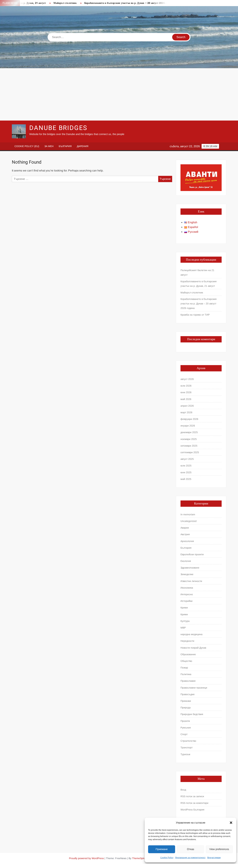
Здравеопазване (190, 567)
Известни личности (191, 581)
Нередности (187, 640)
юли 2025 (186, 465)
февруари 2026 (189, 419)
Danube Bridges (58, 128)
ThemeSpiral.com (142, 858)
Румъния (186, 727)
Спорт (184, 734)
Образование (188, 654)
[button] (231, 822)
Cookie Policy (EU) (26, 146)
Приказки (186, 701)
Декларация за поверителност (190, 857)
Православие (188, 680)
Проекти (185, 721)
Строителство (188, 740)
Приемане (162, 849)
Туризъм (185, 754)
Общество (186, 661)
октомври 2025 (189, 445)
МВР (183, 627)
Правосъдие (188, 694)
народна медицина (191, 634)
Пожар (184, 667)
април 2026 (187, 405)
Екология (186, 561)
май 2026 (186, 399)
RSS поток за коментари (194, 803)
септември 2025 (190, 452)
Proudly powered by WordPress (86, 858)
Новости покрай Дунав (193, 647)
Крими (184, 607)
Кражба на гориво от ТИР (195, 314)
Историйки (187, 601)
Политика (186, 674)
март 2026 (186, 412)
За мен (48, 146)
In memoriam (188, 514)
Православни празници (194, 687)
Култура (185, 621)
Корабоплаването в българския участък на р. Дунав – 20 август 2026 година (113, 3)
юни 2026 (186, 392)
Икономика (187, 587)
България (65, 146)
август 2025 (187, 459)
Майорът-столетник (49, 3)
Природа (186, 707)
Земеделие (187, 574)
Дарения (82, 146)
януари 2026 (188, 425)
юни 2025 (186, 472)
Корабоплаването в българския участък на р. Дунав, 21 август (199, 283)
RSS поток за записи (192, 796)
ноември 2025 (189, 439)
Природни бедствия (192, 714)
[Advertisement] (119, 94)
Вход (183, 789)
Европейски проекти (192, 554)
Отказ (190, 849)
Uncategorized (189, 521)
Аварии (185, 527)
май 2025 (186, 479)
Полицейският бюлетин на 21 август (197, 272)
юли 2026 (186, 385)
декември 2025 (189, 432)
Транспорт (187, 747)
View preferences (219, 849)
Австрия (185, 534)
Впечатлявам (214, 857)
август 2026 (187, 379)
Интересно (187, 594)
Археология (187, 541)
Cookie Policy (166, 857)
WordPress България (192, 809)
